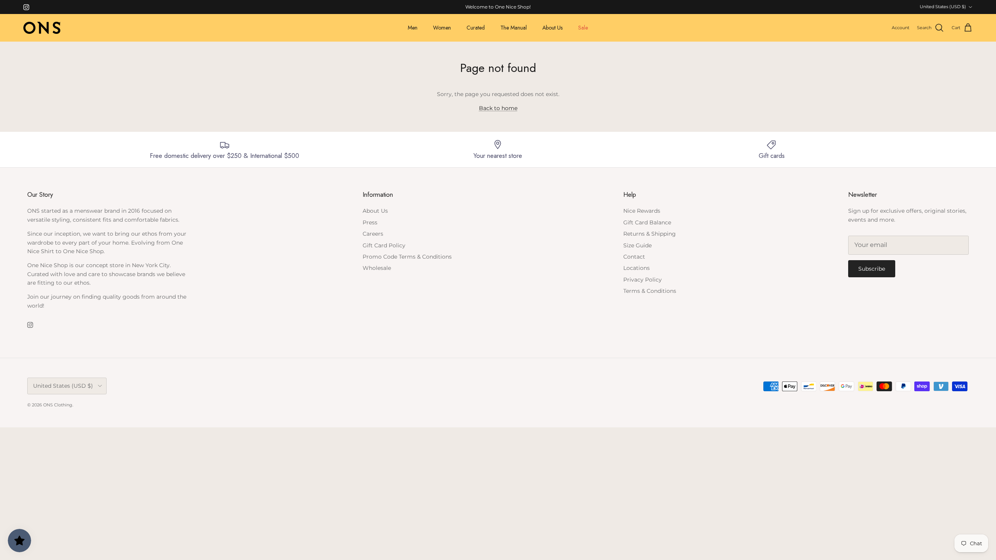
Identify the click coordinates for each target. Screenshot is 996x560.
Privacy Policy (642, 279)
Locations (636, 267)
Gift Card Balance (647, 222)
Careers (373, 233)
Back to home (498, 108)
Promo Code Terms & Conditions (407, 256)
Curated (475, 28)
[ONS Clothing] (41, 28)
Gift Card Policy (384, 245)
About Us (552, 28)
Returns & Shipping (649, 233)
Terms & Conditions (649, 290)
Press (370, 222)
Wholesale (377, 267)
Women (442, 28)
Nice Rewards (641, 210)
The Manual (513, 28)
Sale (583, 28)
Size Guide (637, 245)
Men (412, 28)
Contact (634, 256)
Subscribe (871, 268)
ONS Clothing (57, 405)
